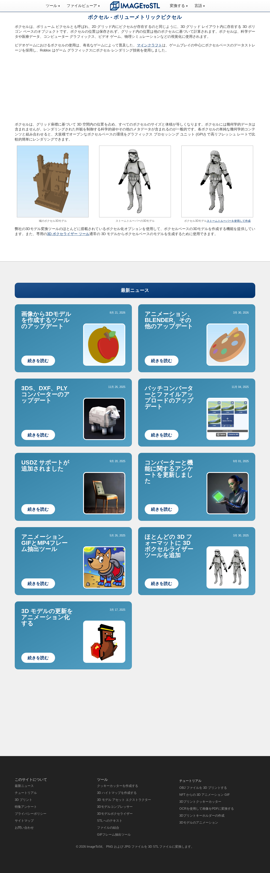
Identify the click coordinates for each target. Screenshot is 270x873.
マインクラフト (149, 45)
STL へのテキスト (109, 820)
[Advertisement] (73, 86)
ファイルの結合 (108, 827)
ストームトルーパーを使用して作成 (229, 220)
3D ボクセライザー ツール (68, 234)
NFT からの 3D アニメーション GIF (204, 794)
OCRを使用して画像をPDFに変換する (206, 808)
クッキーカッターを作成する (117, 786)
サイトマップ (24, 820)
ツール (51, 6)
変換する (177, 6)
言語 (198, 6)
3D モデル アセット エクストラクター (124, 799)
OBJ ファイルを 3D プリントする (203, 787)
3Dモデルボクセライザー (115, 813)
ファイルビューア (82, 6)
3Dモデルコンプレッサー (115, 806)
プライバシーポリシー (30, 813)
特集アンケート (26, 806)
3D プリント (23, 799)
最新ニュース (135, 290)
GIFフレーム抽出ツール (114, 834)
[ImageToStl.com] (135, 6)
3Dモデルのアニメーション (198, 822)
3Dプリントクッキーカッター (200, 801)
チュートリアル (26, 792)
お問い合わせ (24, 827)
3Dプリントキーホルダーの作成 (201, 815)
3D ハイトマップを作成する (117, 792)
